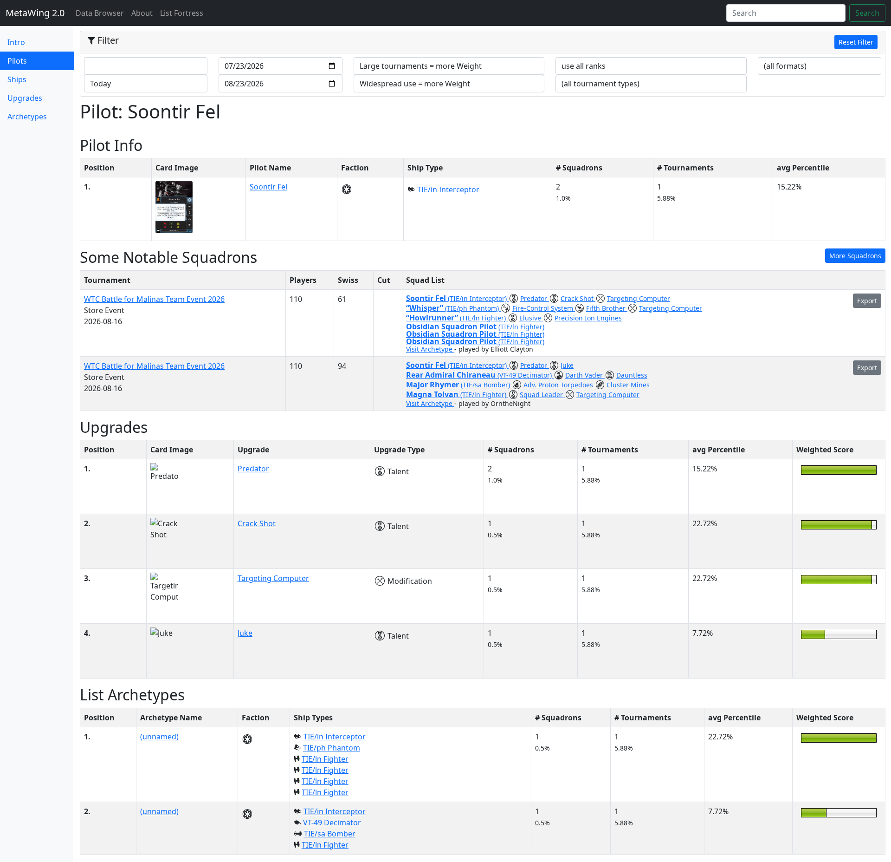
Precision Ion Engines (588, 317)
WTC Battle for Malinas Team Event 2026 (154, 299)
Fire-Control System (543, 308)
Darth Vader (585, 375)
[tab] (482, 42)
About (142, 13)
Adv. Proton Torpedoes (559, 384)
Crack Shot (578, 298)
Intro (16, 42)
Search (867, 13)
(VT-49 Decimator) (525, 375)
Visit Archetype (430, 349)
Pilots (32, 60)
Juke (567, 365)
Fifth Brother (606, 308)
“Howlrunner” (433, 318)
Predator (534, 298)
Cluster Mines (628, 384)
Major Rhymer (433, 384)
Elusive (531, 317)
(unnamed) (159, 736)
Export (867, 300)
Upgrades (24, 98)
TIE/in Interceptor (448, 189)
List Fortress (181, 13)
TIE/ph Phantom (331, 748)
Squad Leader (542, 394)
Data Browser (102, 12)
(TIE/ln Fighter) (484, 317)
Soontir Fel (268, 187)
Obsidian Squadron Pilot (452, 326)
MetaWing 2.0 (35, 13)
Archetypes (27, 116)
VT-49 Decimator (332, 822)
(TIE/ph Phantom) (473, 308)
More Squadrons (855, 255)
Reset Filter (856, 42)
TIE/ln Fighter (325, 759)
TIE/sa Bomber (329, 834)
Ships (16, 79)
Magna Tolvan (433, 394)
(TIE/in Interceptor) (478, 298)
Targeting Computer (638, 298)
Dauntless (631, 375)
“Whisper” (425, 308)
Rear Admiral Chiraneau (451, 375)
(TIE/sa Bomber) (486, 384)
